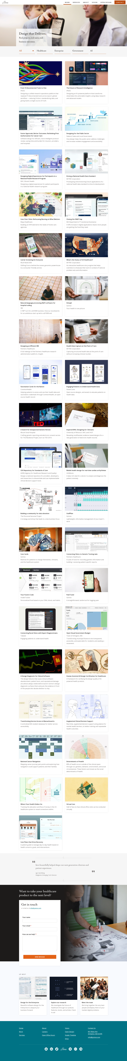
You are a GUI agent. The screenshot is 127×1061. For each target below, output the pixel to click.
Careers (45, 1032)
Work (67, 2)
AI (91, 50)
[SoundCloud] (80, 1049)
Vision (94, 2)
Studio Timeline (70, 1035)
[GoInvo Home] (4, 2)
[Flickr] (75, 1049)
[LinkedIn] (51, 1049)
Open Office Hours (48, 1035)
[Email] (46, 1049)
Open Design (105, 2)
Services (76, 2)
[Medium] (70, 1049)
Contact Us (92, 1028)
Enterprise (59, 50)
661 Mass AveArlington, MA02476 (95, 1033)
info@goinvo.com (35, 908)
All (20, 50)
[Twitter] (56, 1049)
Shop (67, 1039)
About (86, 2)
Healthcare (41, 50)
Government (77, 50)
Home (21, 1028)
